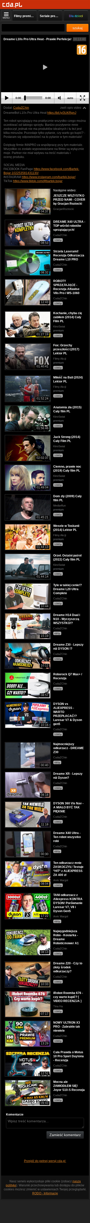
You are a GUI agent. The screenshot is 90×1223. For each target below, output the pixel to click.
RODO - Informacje (45, 1193)
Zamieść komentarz (65, 1135)
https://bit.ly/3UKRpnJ (61, 113)
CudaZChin (21, 107)
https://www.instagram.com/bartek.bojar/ (49, 177)
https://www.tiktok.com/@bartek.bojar (37, 181)
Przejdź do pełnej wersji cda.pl (45, 1161)
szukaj (77, 28)
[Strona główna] (12, 5)
